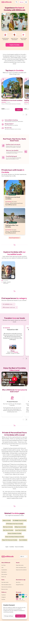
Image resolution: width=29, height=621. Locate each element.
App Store (18, 582)
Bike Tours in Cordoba (8, 526)
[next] (26, 114)
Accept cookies (20, 616)
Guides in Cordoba (7, 520)
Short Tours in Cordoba (8, 530)
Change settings (8, 616)
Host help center (4, 582)
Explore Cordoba (14, 44)
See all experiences (14, 237)
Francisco (15, 352)
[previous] (23, 114)
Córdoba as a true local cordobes (12, 198)
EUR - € (22, 556)
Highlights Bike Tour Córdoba (11, 226)
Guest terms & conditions (21, 569)
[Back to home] (6, 2)
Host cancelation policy (6, 584)
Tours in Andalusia (23, 539)
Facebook (3, 594)
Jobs (2, 567)
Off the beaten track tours (9, 307)
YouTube (3, 599)
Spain (7, 546)
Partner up (3, 576)
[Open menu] (26, 2)
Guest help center (19, 565)
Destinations (4, 572)
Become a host (4, 589)
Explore (19, 109)
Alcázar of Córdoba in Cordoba (14, 533)
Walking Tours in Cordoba (20, 526)
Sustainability (4, 569)
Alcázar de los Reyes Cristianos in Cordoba (14, 536)
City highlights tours (8, 304)
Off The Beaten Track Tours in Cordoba (14, 523)
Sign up (21, 2)
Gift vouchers (4, 574)
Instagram (3, 597)
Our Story (3, 565)
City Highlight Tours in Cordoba (19, 520)
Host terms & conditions (6, 586)
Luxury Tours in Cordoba (20, 530)
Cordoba (11, 546)
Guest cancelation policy (21, 567)
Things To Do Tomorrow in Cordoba (9, 539)
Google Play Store (19, 584)
